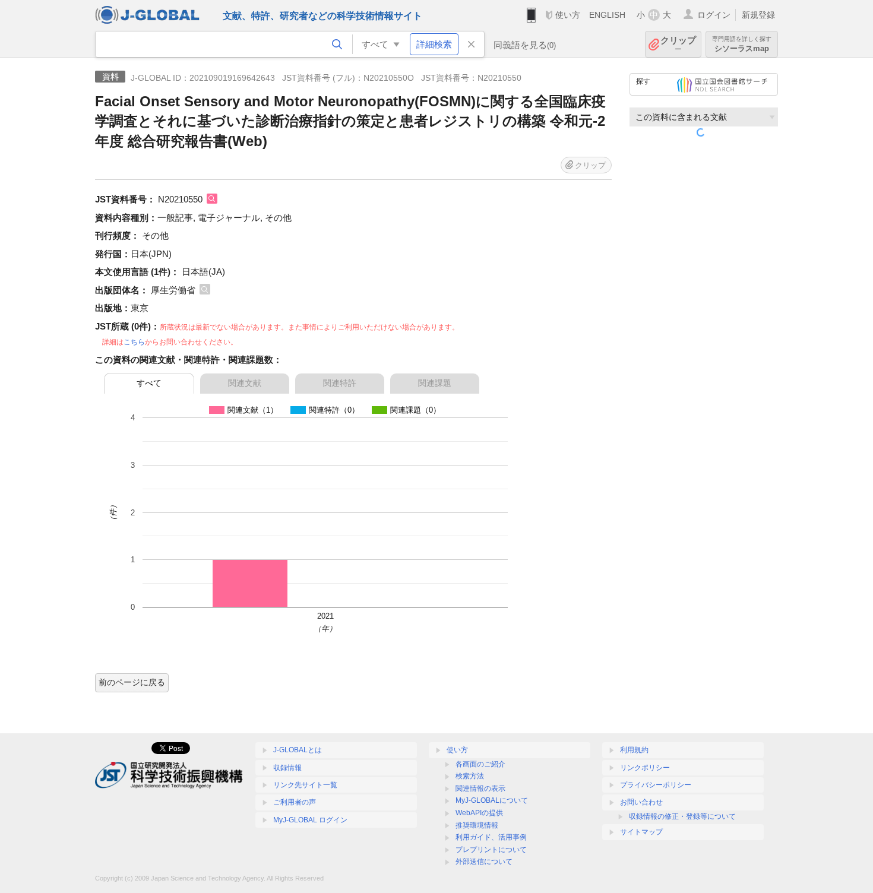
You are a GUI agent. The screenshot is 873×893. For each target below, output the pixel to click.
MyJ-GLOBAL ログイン (310, 820)
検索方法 (470, 776)
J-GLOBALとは (297, 750)
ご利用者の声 (294, 802)
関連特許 (339, 383)
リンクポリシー (645, 768)
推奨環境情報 (477, 825)
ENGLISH (607, 15)
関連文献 (244, 383)
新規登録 (758, 15)
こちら (134, 342)
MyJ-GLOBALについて (492, 800)
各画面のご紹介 (480, 764)
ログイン (713, 15)
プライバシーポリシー (655, 785)
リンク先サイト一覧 (305, 785)
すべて (149, 383)
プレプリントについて (491, 850)
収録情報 (287, 768)
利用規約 (634, 750)
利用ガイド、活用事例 (491, 837)
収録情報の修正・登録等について (682, 816)
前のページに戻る (132, 682)
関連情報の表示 (480, 788)
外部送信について (484, 861)
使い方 (567, 15)
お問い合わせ (641, 802)
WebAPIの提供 (479, 813)
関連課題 (434, 383)
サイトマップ (641, 832)
